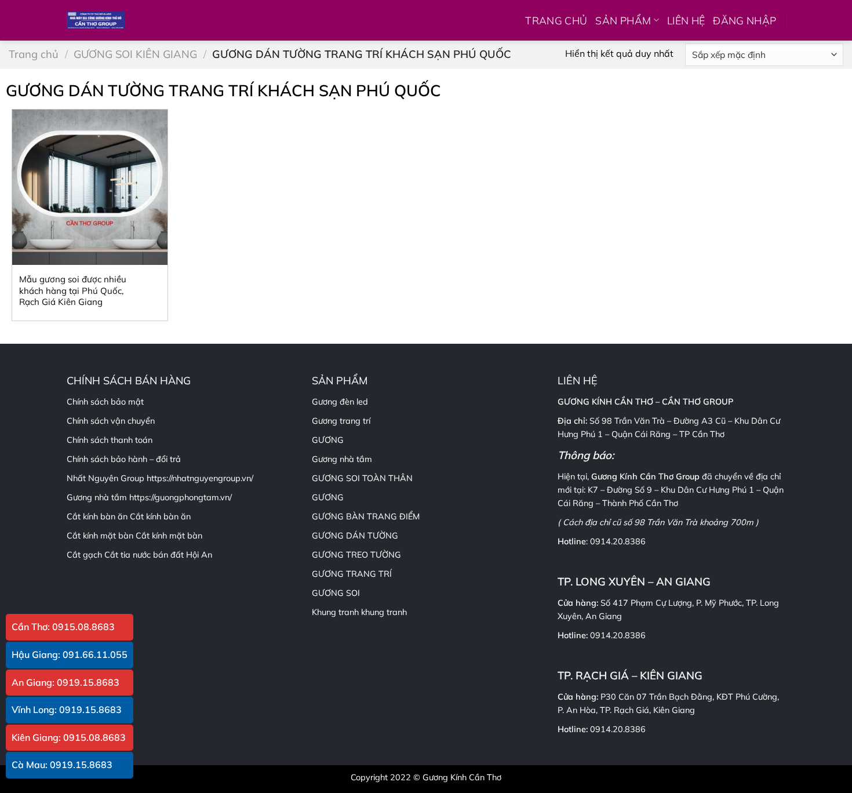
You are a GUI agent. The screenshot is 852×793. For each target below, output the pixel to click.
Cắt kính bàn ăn (160, 516)
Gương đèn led (340, 402)
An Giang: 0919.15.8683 (65, 682)
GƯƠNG (328, 497)
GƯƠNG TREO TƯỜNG (356, 555)
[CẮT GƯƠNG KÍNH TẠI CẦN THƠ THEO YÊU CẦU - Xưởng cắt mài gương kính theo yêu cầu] (96, 20)
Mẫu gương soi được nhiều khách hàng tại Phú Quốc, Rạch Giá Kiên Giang (72, 290)
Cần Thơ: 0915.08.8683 (63, 626)
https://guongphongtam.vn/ (180, 497)
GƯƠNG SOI (336, 593)
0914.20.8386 (618, 541)
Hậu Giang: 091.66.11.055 (70, 654)
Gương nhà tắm (342, 459)
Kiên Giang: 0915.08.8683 (69, 737)
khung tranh (384, 612)
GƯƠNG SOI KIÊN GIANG (135, 54)
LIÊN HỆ (686, 20)
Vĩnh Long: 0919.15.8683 (67, 709)
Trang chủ (34, 54)
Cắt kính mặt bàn (169, 535)
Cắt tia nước (127, 555)
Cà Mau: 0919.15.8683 (62, 764)
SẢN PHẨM (623, 20)
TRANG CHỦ (556, 20)
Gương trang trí (341, 421)
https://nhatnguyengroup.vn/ (200, 478)
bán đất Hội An (182, 555)
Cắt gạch (84, 555)
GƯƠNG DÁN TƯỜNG (355, 535)
